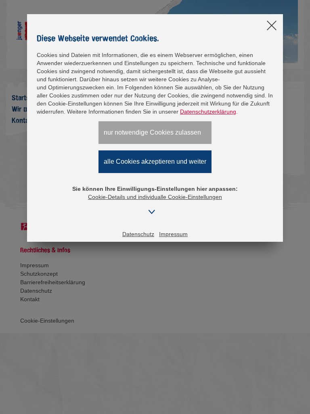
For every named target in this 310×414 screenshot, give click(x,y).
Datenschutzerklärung (208, 111)
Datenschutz (138, 234)
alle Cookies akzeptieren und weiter (155, 161)
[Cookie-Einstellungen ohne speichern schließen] (271, 26)
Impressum (173, 234)
